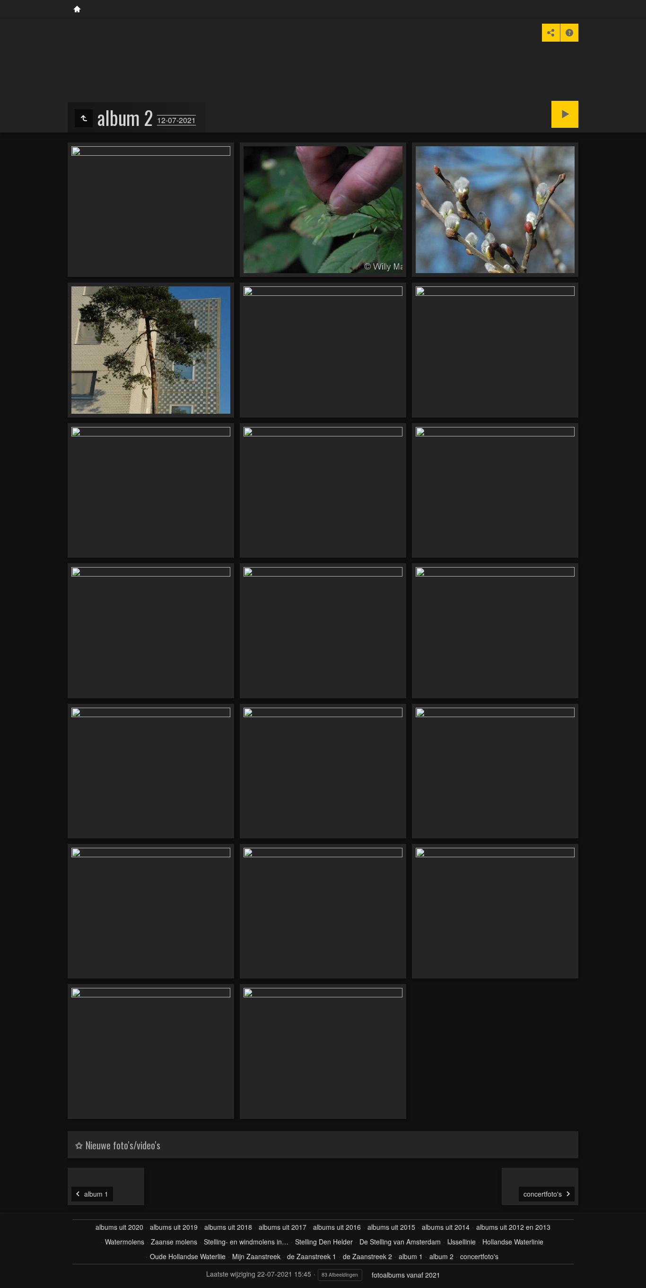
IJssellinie (461, 1241)
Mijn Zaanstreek (256, 1256)
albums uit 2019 (174, 1227)
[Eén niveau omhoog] (84, 118)
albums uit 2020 (119, 1227)
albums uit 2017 (282, 1227)
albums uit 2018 (228, 1227)
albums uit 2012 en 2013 (513, 1227)
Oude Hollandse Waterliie (188, 1256)
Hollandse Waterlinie (512, 1241)
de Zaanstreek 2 (367, 1256)
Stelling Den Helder (324, 1241)
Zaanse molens (174, 1241)
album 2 (441, 1256)
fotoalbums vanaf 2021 (406, 1274)
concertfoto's (479, 1256)
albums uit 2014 (446, 1227)
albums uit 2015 (391, 1227)
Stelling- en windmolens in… (246, 1241)
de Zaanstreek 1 (311, 1256)
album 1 (411, 1256)
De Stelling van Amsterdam (400, 1241)
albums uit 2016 (337, 1227)
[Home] (77, 9)
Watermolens (124, 1241)
